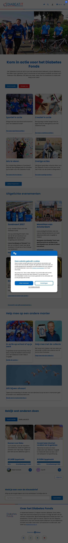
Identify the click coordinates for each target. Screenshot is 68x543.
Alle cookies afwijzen (34, 287)
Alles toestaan (24, 283)
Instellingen (44, 283)
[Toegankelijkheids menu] (66, 2)
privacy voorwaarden (38, 268)
